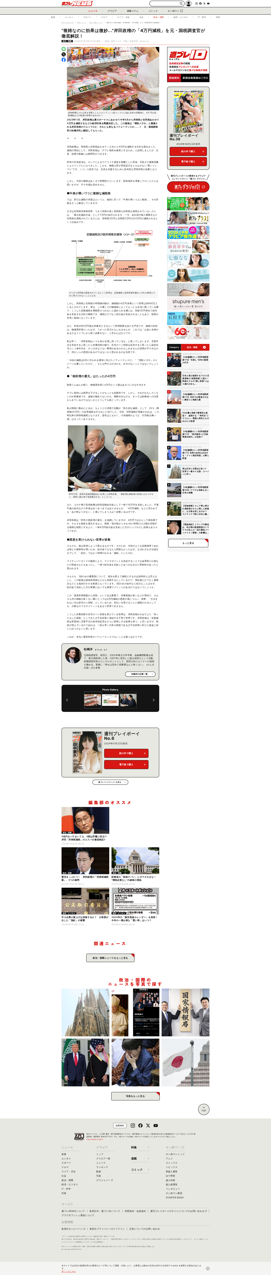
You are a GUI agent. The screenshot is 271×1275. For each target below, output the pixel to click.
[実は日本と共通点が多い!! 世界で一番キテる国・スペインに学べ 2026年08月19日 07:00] (85, 1012)
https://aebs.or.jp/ (94, 1139)
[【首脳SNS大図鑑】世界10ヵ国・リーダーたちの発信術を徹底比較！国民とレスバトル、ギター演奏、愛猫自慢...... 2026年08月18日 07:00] (135, 1012)
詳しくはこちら (69, 1271)
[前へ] (67, 700)
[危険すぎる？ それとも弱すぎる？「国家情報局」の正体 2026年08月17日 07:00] (185, 1012)
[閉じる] (207, 1268)
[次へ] (154, 700)
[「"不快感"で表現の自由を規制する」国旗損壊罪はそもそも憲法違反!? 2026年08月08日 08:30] (185, 1062)
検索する (181, 3)
